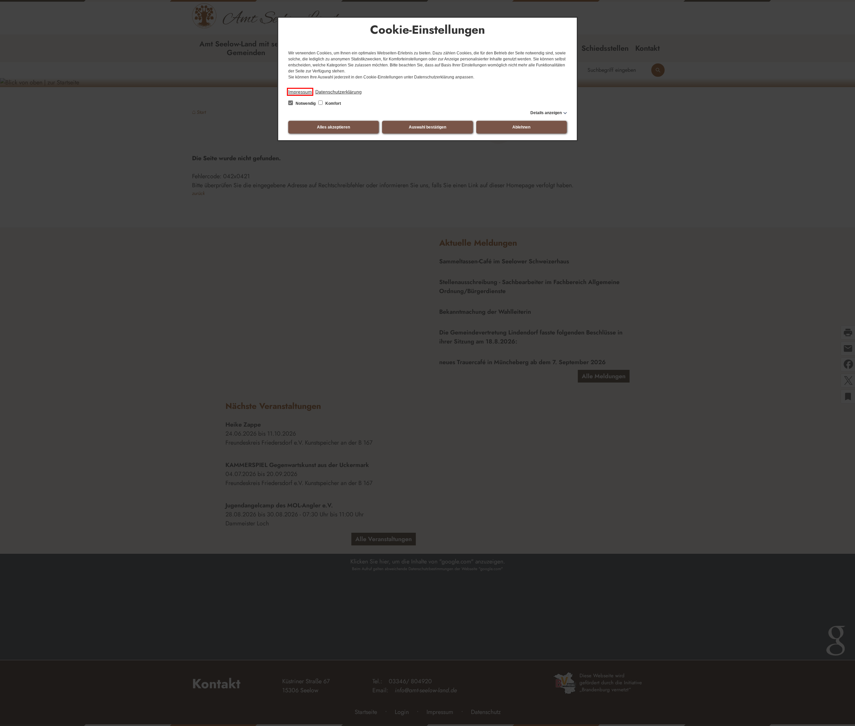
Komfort (332, 103)
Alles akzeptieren (333, 127)
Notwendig (306, 103)
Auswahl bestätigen (427, 127)
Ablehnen (521, 127)
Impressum (300, 91)
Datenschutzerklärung (338, 91)
